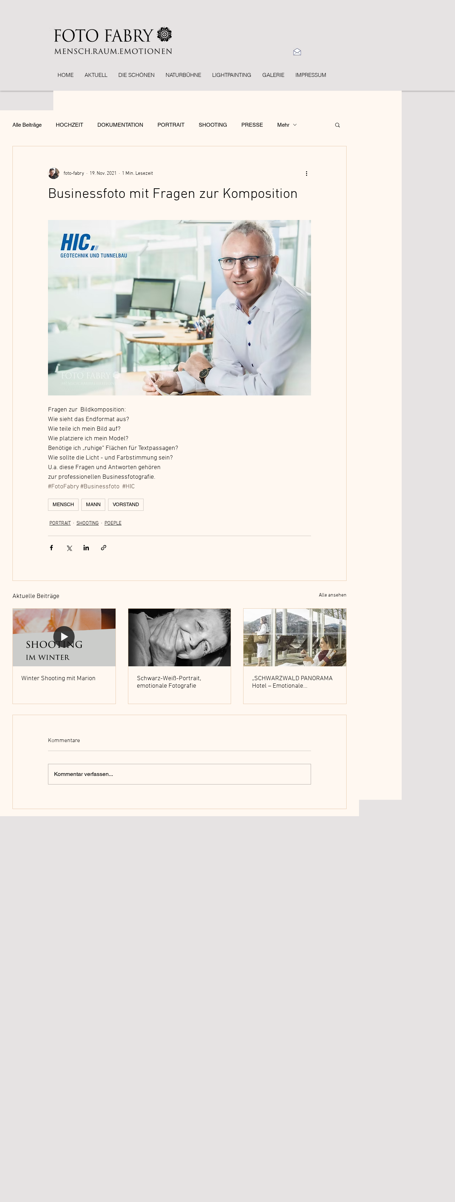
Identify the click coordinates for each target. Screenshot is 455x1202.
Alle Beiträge (27, 125)
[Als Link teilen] (103, 547)
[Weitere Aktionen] (307, 173)
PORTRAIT (170, 125)
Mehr (283, 125)
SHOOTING (213, 125)
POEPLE (113, 523)
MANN (93, 504)
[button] (337, 124)
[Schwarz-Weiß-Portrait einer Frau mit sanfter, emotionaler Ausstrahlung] (179, 637)
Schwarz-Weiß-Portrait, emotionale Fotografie (169, 682)
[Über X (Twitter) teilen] (68, 547)
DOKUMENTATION (120, 125)
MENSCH (63, 504)
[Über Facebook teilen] (51, 547)
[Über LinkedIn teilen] (86, 547)
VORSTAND (126, 504)
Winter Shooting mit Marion (58, 678)
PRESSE (252, 125)
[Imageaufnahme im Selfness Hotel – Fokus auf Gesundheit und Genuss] (294, 637)
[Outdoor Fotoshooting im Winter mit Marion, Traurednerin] (64, 637)
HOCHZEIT (69, 125)
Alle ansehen (333, 595)
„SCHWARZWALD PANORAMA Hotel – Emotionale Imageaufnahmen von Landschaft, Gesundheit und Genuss (292, 682)
